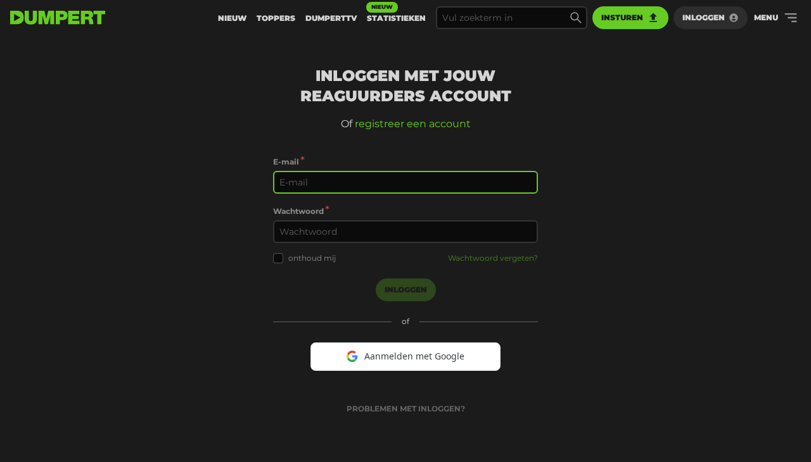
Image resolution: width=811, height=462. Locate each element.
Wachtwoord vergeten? (493, 258)
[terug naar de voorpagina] (57, 18)
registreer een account (413, 124)
